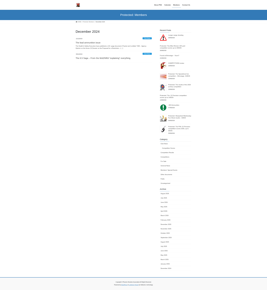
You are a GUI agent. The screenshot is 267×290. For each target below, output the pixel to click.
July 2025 (164, 246)
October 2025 (165, 233)
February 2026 (165, 220)
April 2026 (164, 211)
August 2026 (165, 193)
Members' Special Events (169, 170)
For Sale (163, 161)
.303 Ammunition (173, 105)
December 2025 (166, 224)
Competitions (165, 157)
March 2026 (165, 215)
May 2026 (164, 207)
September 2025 (166, 237)
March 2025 (165, 259)
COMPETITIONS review (176, 63)
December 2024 (166, 268)
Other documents (166, 174)
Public (163, 179)
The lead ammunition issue (88, 43)
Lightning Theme (134, 285)
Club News (147, 38)
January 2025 (165, 264)
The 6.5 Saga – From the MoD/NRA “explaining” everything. (103, 58)
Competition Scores (168, 148)
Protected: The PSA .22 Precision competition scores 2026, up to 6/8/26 (179, 129)
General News (165, 166)
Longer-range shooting (175, 35)
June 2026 (164, 202)
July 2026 (164, 198)
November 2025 (166, 229)
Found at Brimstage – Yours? (169, 55)
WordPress (124, 285)
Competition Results (167, 152)
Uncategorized (165, 183)
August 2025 (165, 242)
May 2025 (164, 255)
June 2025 (164, 251)
